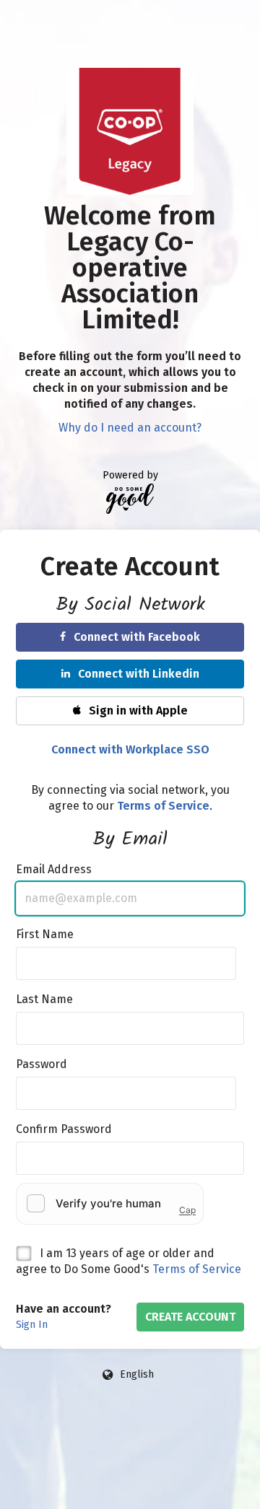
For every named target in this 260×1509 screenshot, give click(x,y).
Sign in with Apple (138, 710)
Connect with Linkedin (138, 674)
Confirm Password (64, 1129)
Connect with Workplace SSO (130, 749)
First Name (45, 934)
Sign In (32, 1324)
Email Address (54, 869)
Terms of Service (196, 1269)
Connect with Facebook (137, 637)
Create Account (190, 1317)
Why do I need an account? (130, 427)
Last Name (44, 999)
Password (41, 1064)
